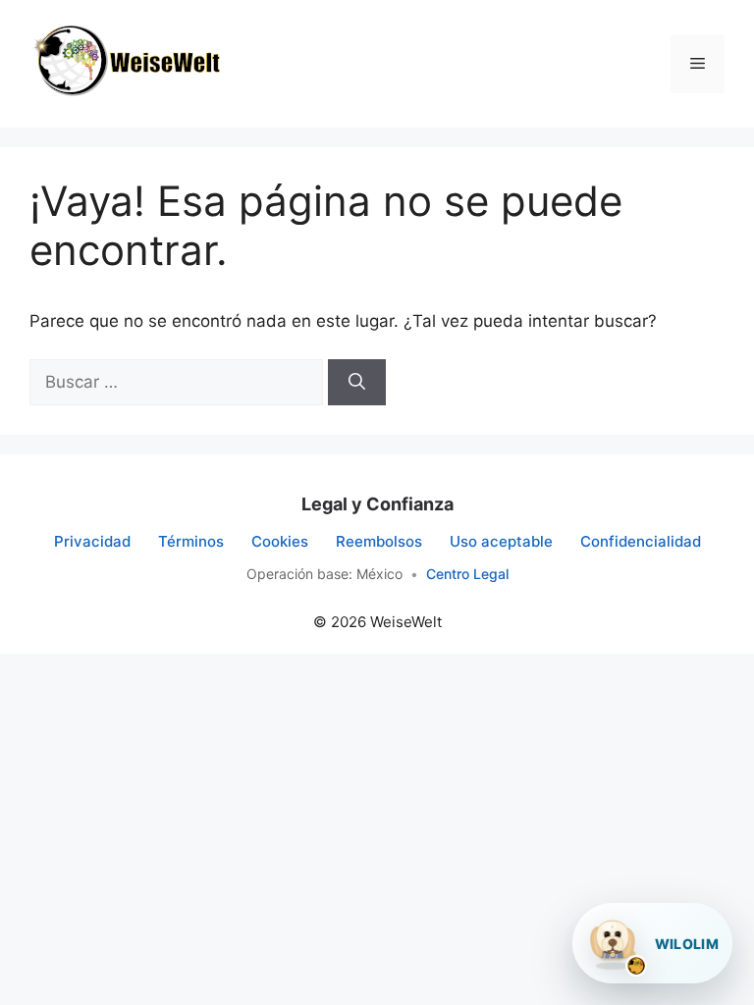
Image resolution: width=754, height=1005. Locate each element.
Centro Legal (467, 573)
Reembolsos (379, 541)
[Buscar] (357, 382)
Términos (191, 541)
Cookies (279, 541)
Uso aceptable (501, 541)
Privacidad (92, 541)
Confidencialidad (640, 541)
